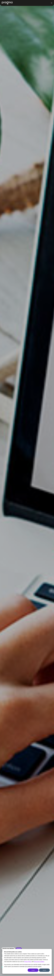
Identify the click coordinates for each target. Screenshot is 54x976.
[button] (51, 3)
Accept (33, 970)
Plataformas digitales (8, 948)
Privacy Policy (27, 961)
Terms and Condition (39, 961)
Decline (44, 970)
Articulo (19, 948)
